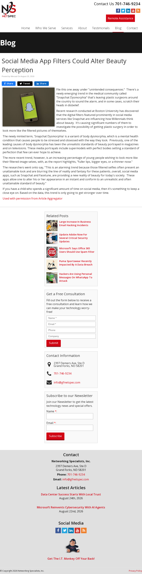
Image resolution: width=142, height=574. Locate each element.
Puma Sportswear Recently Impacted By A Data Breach (75, 262)
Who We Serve (45, 28)
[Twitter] (123, 10)
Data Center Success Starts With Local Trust (71, 494)
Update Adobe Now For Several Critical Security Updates (73, 238)
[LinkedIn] (128, 10)
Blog (118, 28)
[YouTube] (133, 10)
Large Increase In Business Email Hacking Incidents (75, 223)
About (82, 28)
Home (25, 28)
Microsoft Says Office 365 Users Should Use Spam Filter (76, 250)
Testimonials (101, 28)
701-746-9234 (127, 3)
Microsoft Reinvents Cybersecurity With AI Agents (71, 507)
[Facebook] (118, 10)
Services (67, 28)
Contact (132, 28)
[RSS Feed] (138, 10)
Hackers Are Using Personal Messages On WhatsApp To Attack (75, 277)
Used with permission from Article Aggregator (33, 198)
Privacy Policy (135, 570)
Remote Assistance (120, 18)
